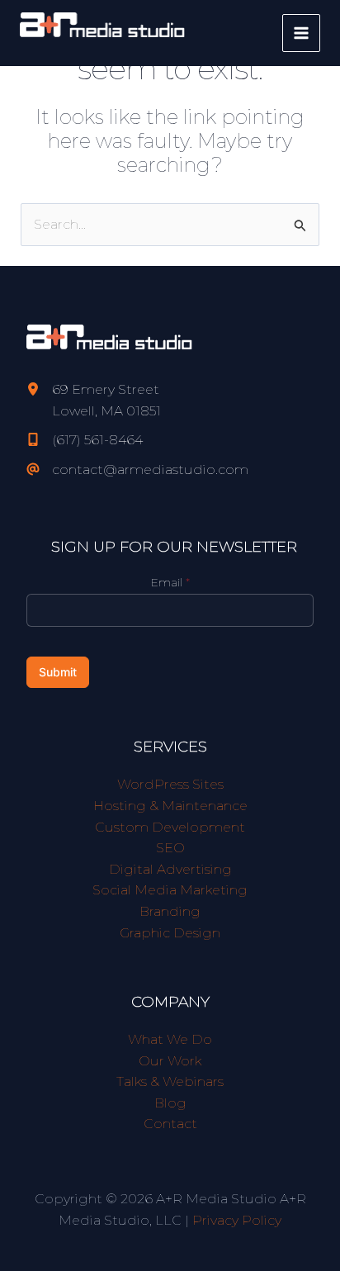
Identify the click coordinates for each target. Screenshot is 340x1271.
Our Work (170, 1061)
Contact (170, 1123)
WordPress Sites (170, 784)
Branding (170, 911)
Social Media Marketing (170, 890)
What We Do (170, 1039)
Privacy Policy (236, 1220)
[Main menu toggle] (301, 33)
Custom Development (170, 827)
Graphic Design (170, 933)
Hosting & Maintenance (170, 805)
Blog (170, 1103)
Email (170, 582)
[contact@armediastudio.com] (137, 470)
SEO (170, 848)
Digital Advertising (170, 869)
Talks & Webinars (170, 1081)
